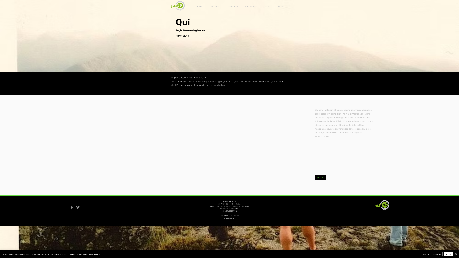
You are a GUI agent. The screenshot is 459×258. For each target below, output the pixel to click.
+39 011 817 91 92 (223, 206)
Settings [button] (426, 254)
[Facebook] (71, 207)
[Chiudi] (456, 254)
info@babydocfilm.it (231, 209)
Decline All (437, 254)
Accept (448, 254)
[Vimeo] (77, 207)
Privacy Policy (94, 254)
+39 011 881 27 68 (242, 206)
